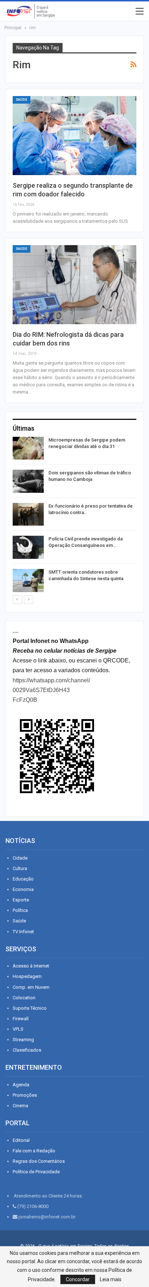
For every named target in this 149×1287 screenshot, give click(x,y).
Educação (23, 879)
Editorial (21, 1140)
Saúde (21, 99)
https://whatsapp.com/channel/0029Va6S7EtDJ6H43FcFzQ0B (51, 690)
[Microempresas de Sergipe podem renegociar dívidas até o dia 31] (28, 448)
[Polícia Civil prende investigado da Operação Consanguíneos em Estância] (28, 547)
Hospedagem (27, 976)
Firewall (21, 1018)
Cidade (20, 858)
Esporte (21, 900)
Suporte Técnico (30, 1008)
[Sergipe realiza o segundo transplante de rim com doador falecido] (74, 135)
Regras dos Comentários (39, 1161)
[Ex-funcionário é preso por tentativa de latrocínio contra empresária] (28, 514)
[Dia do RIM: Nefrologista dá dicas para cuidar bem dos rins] (74, 284)
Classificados (27, 1050)
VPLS (18, 1029)
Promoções (25, 1095)
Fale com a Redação (34, 1150)
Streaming (23, 1039)
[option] (74, 516)
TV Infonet (23, 931)
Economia (23, 889)
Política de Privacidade (36, 1171)
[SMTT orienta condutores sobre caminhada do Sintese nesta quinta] (28, 580)
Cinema (20, 1105)
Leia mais (111, 1279)
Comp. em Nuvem (31, 987)
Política (20, 910)
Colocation (24, 997)
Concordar (78, 1279)
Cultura (20, 868)
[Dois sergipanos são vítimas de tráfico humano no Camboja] (28, 481)
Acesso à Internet (31, 966)
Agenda (21, 1084)
